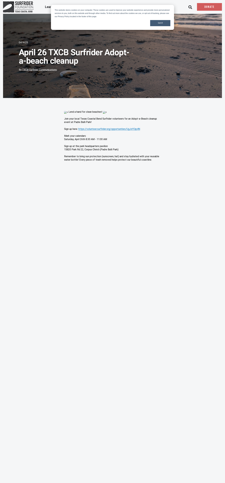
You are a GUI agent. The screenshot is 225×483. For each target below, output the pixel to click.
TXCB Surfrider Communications (39, 69)
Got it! (160, 23)
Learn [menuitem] (49, 7)
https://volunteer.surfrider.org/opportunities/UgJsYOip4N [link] (109, 129)
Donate (209, 7)
